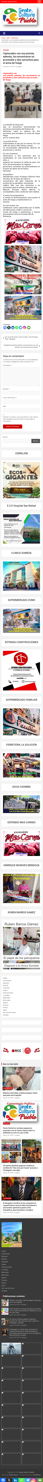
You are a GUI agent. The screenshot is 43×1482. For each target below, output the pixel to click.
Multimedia (6, 998)
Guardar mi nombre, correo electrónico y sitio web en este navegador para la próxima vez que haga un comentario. (20, 419)
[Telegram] (20, 327)
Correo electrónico (9, 398)
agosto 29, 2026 (8, 1098)
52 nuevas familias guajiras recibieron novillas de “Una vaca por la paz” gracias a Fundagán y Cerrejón (20, 1168)
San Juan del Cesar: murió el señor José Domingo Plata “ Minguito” (21, 338)
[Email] (28, 327)
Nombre (6, 389)
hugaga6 (19, 66)
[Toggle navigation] (4, 33)
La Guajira (6, 995)
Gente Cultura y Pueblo (26, 1472)
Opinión (5, 1003)
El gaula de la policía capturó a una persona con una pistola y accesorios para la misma (21, 346)
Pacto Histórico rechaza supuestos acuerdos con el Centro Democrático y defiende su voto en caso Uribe (19, 1130)
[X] (9, 327)
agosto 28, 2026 (8, 1172)
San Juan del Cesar (9, 1012)
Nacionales (6, 1000)
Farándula (6, 988)
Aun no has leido (10, 1064)
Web (4, 406)
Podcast (5, 1005)
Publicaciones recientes (14, 1296)
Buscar (5, 437)
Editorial (5, 985)
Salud (5, 1010)
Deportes (6, 983)
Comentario (7, 365)
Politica (5, 1007)
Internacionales (8, 993)
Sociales (6, 1015)
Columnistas (7, 980)
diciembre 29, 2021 (9, 66)
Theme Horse (13, 1475)
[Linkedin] (12, 327)
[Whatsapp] (16, 327)
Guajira (6, 50)
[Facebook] (5, 327)
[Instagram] (24, 327)
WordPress (37, 1475)
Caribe (5, 978)
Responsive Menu (39, 1)
